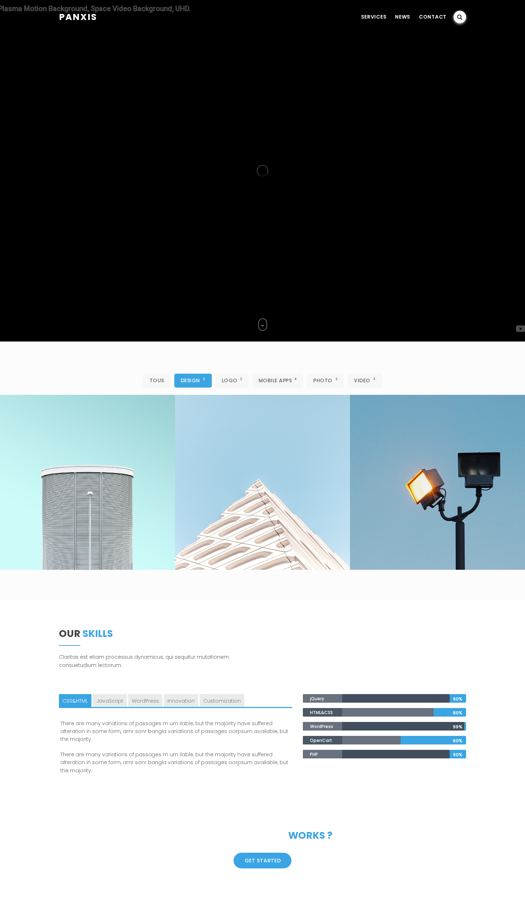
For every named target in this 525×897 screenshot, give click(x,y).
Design (193, 380)
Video (364, 380)
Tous (157, 380)
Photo (325, 380)
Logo (232, 380)
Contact (432, 16)
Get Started (263, 860)
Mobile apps (278, 380)
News (402, 16)
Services (374, 16)
